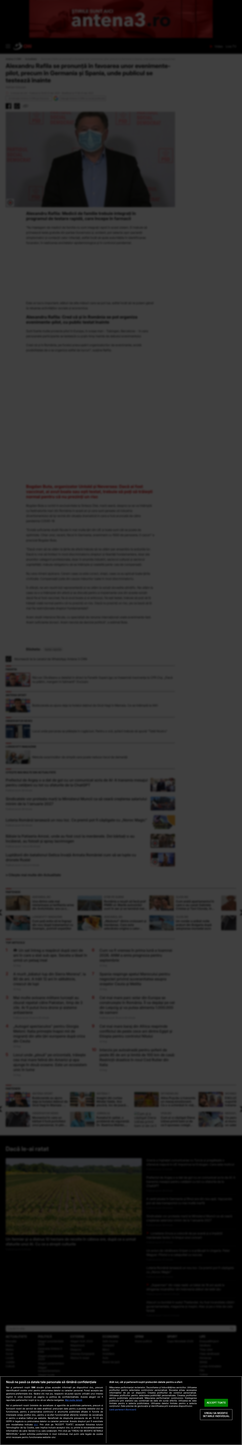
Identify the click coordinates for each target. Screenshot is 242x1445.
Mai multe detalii (73, 1400)
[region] (121, 1410)
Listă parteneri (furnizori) (122, 1409)
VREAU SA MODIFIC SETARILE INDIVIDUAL (216, 1414)
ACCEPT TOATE (216, 1402)
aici (36, 1424)
